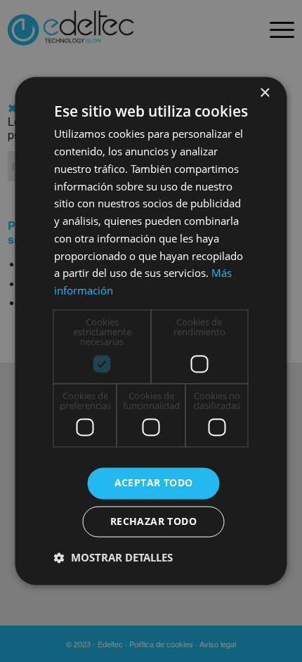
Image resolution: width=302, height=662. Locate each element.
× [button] (264, 93)
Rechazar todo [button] (153, 521)
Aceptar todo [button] (153, 483)
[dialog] (151, 331)
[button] (113, 558)
